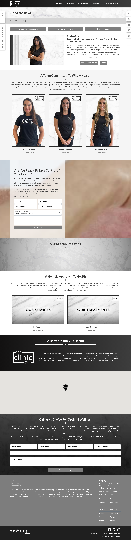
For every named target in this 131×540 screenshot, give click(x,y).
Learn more (28, 153)
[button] (65, 387)
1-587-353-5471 (97, 437)
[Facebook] (109, 530)
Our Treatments (83, 3)
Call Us (103, 63)
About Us (59, 3)
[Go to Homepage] (15, 3)
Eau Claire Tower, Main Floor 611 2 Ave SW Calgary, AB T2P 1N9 (110, 484)
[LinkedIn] (114, 530)
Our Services (70, 3)
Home (12, 21)
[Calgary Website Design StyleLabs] (21, 531)
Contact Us (95, 3)
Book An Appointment (111, 3)
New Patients (116, 536)
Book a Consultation (89, 63)
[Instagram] (119, 530)
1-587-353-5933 (74, 437)
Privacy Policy (103, 536)
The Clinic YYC (99, 533)
